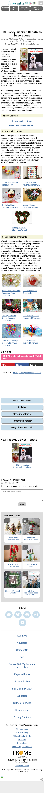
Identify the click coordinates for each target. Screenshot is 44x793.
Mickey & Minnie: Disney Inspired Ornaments (9, 318)
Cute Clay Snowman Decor (31, 539)
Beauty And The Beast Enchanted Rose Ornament (11, 293)
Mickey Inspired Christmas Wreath (19, 228)
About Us (22, 635)
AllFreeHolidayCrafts (22, 736)
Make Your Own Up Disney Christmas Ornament (10, 343)
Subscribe (22, 695)
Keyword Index (22, 674)
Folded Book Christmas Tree (13, 539)
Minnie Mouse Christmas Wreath (30, 206)
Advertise (22, 642)
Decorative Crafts (22, 400)
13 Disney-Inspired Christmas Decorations (22, 466)
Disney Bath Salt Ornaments (30, 292)
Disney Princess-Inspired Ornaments (31, 341)
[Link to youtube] (22, 622)
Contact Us (22, 650)
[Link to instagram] (36, 614)
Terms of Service (22, 702)
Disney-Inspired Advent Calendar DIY (31, 183)
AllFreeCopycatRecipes (22, 746)
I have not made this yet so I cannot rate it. (22, 486)
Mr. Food (22, 739)
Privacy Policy (22, 681)
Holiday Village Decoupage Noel (27, 372)
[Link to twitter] (18, 614)
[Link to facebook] (9, 614)
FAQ (22, 657)
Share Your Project (22, 688)
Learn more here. (22, 766)
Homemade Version (22, 420)
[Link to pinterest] (27, 614)
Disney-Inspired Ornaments (22, 125)
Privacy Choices (22, 717)
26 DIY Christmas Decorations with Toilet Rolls (22, 357)
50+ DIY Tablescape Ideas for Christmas (31, 593)
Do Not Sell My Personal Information (22, 666)
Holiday (22, 407)
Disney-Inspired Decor (22, 121)
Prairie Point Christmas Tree (13, 565)
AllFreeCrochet (22, 729)
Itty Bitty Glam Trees (31, 565)
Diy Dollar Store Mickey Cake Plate (10, 206)
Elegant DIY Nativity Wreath (13, 592)
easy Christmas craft (22, 427)
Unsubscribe (22, 710)
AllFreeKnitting (22, 732)
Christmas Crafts (22, 414)
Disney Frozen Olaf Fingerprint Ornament (31, 316)
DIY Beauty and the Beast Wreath (10, 183)
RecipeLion (22, 743)
